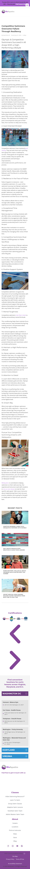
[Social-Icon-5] (21, 846)
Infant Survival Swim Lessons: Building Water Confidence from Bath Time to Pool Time (14, 596)
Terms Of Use (20, 859)
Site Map (15, 856)
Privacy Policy (10, 859)
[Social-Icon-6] (12, 846)
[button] (15, 635)
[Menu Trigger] (27, 5)
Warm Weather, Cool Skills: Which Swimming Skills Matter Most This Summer (14, 572)
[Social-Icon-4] (8, 846)
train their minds (21, 315)
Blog (25, 35)
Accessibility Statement (15, 863)
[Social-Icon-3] (17, 846)
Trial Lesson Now (21, 4)
